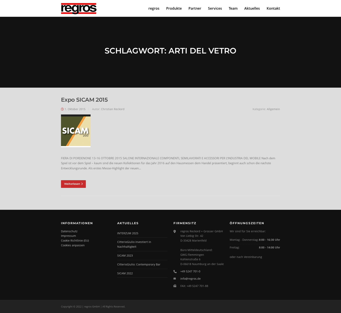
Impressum (68, 236)
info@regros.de (190, 278)
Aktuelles (252, 8)
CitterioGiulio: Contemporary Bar (138, 264)
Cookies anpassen (73, 245)
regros (153, 8)
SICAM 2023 (125, 255)
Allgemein (273, 109)
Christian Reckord (113, 109)
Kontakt (273, 8)
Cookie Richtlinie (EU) (75, 240)
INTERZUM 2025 (127, 233)
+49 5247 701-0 (190, 271)
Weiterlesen (72, 183)
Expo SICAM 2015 (84, 99)
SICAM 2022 (125, 273)
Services (215, 8)
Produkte (174, 8)
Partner (194, 8)
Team (233, 8)
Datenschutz (69, 231)
